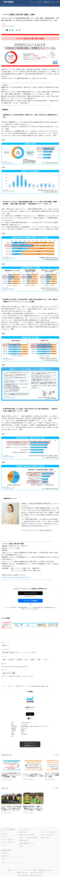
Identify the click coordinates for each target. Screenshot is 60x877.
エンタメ (26, 5)
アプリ (20, 5)
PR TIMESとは (4, 833)
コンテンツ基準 (27, 870)
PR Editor (21, 846)
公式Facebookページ (5, 853)
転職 (26, 659)
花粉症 (4, 659)
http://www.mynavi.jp (26, 722)
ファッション (41, 5)
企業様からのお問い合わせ (22, 872)
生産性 (39, 659)
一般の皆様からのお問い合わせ (36, 872)
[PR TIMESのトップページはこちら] (8, 2)
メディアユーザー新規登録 (30, 600)
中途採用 (32, 659)
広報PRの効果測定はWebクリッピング (27, 843)
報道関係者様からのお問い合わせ (45, 870)
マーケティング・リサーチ (29, 652)
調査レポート (5, 645)
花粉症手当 (11, 659)
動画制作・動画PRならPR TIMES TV (26, 835)
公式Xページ (3, 859)
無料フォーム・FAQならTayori (47, 835)
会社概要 (9, 870)
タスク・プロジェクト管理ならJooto (48, 832)
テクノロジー (8, 5)
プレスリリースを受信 (35, 2)
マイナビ (45, 659)
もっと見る (56, 755)
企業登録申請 (46, 2)
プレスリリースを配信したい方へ (8, 842)
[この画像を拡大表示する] (6, 625)
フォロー (30, 714)
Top (2, 5)
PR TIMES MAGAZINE (23, 840)
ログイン (53, 2)
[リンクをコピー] (20, 30)
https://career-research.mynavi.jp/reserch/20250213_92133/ (15, 577)
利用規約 (35, 870)
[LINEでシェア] (12, 30)
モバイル (15, 5)
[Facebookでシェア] (10, 30)
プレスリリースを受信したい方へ (8, 839)
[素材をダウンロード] (17, 30)
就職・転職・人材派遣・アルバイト (11, 652)
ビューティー (33, 5)
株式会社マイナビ (20, 686)
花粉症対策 (19, 659)
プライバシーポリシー (17, 870)
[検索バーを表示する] (58, 2)
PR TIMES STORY (22, 832)
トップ (3, 686)
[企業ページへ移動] (30, 700)
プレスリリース (10, 686)
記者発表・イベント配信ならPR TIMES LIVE (28, 837)
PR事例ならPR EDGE (45, 837)
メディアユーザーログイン (30, 593)
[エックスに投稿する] (7, 30)
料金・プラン (4, 836)
